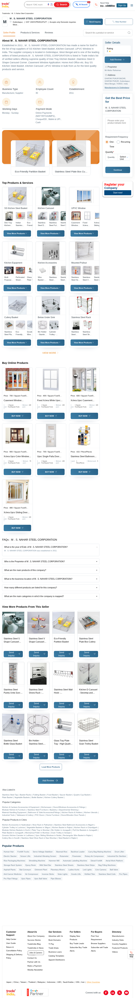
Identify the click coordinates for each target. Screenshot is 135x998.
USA (77, 982)
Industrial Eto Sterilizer (116, 856)
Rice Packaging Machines (14, 861)
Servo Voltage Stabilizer (43, 852)
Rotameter (64, 856)
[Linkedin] (113, 993)
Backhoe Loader (78, 852)
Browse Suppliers (98, 943)
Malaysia (41, 982)
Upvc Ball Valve (40, 879)
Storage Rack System (13, 865)
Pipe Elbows (56, 879)
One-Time (112, 144)
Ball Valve (114, 870)
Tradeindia (6, 13)
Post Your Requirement (96, 938)
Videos (115, 952)
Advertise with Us (56, 936)
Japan (8, 982)
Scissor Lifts (25, 856)
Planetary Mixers (58, 870)
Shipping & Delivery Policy (14, 956)
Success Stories (34, 940)
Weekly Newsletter (35, 970)
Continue (118, 170)
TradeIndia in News (35, 948)
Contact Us (32, 958)
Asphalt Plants (10, 870)
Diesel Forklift (96, 861)
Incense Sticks (48, 874)
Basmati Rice (61, 852)
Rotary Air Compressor (94, 856)
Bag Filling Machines (107, 865)
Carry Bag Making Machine (99, 852)
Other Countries (93, 982)
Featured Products (120, 948)
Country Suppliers (119, 944)
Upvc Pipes (26, 879)
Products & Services (30, 33)
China (15, 982)
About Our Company (36, 936)
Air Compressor (31, 874)
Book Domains (55, 940)
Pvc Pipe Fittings (11, 879)
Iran (83, 982)
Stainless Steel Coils (107, 874)
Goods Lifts (76, 874)
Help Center (11, 939)
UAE (59, 982)
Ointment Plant (41, 870)
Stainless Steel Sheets (64, 865)
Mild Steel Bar (45, 865)
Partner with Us (33, 962)
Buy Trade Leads (77, 943)
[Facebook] (106, 993)
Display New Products (75, 938)
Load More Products (51, 767)
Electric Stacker (10, 856)
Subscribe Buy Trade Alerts (78, 949)
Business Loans (55, 952)
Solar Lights (63, 874)
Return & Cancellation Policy (14, 949)
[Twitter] (119, 993)
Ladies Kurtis (73, 870)
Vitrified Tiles (89, 874)
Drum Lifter (119, 852)
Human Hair (9, 852)
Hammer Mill (54, 861)
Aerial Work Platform (114, 861)
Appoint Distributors (57, 960)
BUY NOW (16, 416)
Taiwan (23, 982)
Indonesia (51, 982)
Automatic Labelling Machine (75, 861)
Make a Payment (34, 966)
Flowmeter (76, 856)
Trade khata (54, 948)
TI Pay (51, 944)
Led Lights (87, 870)
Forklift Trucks (23, 852)
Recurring (125, 142)
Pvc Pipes (123, 874)
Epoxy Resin (30, 865)
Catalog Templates (56, 956)
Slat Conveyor (25, 870)
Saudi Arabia (68, 982)
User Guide (11, 943)
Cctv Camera (100, 870)
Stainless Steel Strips (86, 865)
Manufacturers (118, 936)
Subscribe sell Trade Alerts (99, 949)
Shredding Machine (37, 861)
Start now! (117, 193)
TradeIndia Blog (34, 944)
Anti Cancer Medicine (12, 874)
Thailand (31, 982)
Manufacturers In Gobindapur (117, 87)
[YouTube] (126, 993)
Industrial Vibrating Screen (45, 856)
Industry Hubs (118, 940)
